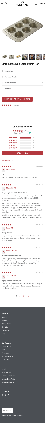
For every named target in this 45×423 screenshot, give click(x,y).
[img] (6, 166)
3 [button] (23, 296)
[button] (7, 105)
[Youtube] (8, 395)
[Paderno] (22, 3)
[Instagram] (5, 395)
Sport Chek (5, 360)
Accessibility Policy (8, 379)
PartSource (5, 353)
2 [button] (19, 296)
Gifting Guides (7, 324)
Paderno (8, 415)
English (41, 3)
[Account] (35, 3)
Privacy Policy (6, 372)
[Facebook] (2, 395)
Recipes (4, 320)
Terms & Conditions (8, 376)
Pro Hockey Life (7, 356)
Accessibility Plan (8, 382)
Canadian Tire (6, 346)
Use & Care (5, 327)
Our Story (5, 317)
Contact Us (6, 330)
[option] (22, 29)
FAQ (3, 334)
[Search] (7, 3)
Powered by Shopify (17, 415)
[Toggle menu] (2, 3)
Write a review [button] (22, 153)
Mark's (4, 350)
